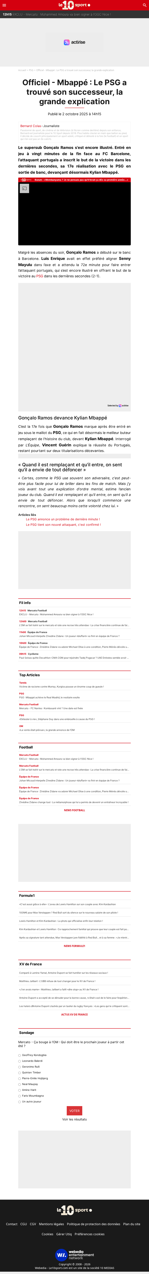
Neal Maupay (30, 1084)
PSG (31, 70)
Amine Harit (29, 1089)
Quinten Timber (31, 1072)
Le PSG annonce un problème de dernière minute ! (63, 519)
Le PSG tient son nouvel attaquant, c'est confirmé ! (63, 525)
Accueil (22, 70)
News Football (74, 810)
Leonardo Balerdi (32, 1060)
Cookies (47, 1234)
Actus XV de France (74, 1014)
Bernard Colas (30, 126)
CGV (33, 1224)
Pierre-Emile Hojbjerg (35, 1078)
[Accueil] (74, 5)
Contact (11, 1224)
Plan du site (131, 1224)
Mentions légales (51, 1224)
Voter (74, 1111)
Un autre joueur (31, 1101)
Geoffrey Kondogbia (34, 1055)
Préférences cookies (90, 1234)
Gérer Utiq (64, 1234)
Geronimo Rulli (31, 1066)
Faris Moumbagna (33, 1095)
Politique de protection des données (93, 1224)
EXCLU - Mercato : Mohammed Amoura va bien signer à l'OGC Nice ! (57, 14)
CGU (23, 1224)
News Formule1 (74, 946)
